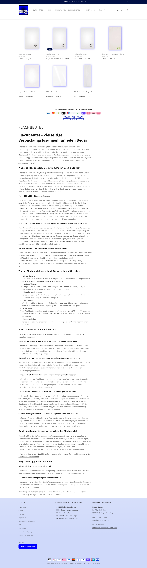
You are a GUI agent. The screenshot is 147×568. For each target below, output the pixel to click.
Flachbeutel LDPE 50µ (52, 54)
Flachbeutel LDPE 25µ (24, 54)
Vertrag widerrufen (28, 547)
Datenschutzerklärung (25, 535)
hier (42, 492)
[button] (38, 10)
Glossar (20, 511)
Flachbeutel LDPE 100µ (80, 54)
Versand (90, 563)
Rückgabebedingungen (25, 532)
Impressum (22, 518)
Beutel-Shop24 (54, 563)
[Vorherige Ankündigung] (19, 2)
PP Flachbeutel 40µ (51, 92)
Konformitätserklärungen (26, 521)
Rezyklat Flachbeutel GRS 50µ (27, 92)
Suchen (20, 539)
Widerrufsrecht (23, 528)
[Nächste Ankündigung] (128, 2)
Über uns (21, 514)
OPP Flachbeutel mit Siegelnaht (83, 92)
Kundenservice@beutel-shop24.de (104, 528)
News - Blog (22, 507)
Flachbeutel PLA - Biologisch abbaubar (113, 54)
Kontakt (21, 542)
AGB (19, 525)
